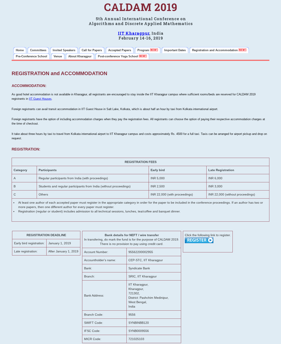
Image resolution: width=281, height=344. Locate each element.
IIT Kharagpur (133, 33)
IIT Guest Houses (40, 98)
